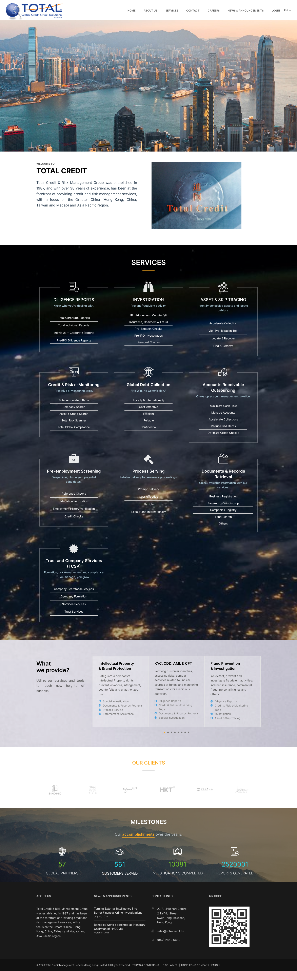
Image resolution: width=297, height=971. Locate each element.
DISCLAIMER (170, 965)
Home (131, 10)
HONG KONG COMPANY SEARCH (200, 965)
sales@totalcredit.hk (170, 931)
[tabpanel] (177, 691)
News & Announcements (246, 10)
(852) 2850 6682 (168, 940)
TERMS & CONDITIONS (145, 965)
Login (276, 10)
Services (171, 10)
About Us (150, 10)
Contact (193, 10)
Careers (214, 10)
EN (286, 10)
